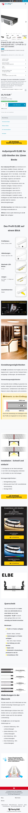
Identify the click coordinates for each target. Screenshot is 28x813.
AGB (24, 806)
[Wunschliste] (21, 1)
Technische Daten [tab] (6, 121)
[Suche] (19, 1)
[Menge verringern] (6, 106)
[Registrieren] (13, 1)
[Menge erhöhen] (6, 104)
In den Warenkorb (17, 104)
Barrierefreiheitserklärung (16, 806)
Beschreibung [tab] (5, 117)
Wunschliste (4, 108)
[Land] (15, 1)
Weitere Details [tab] (5, 125)
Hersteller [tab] (4, 133)
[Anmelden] (10, 1)
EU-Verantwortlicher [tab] (6, 129)
